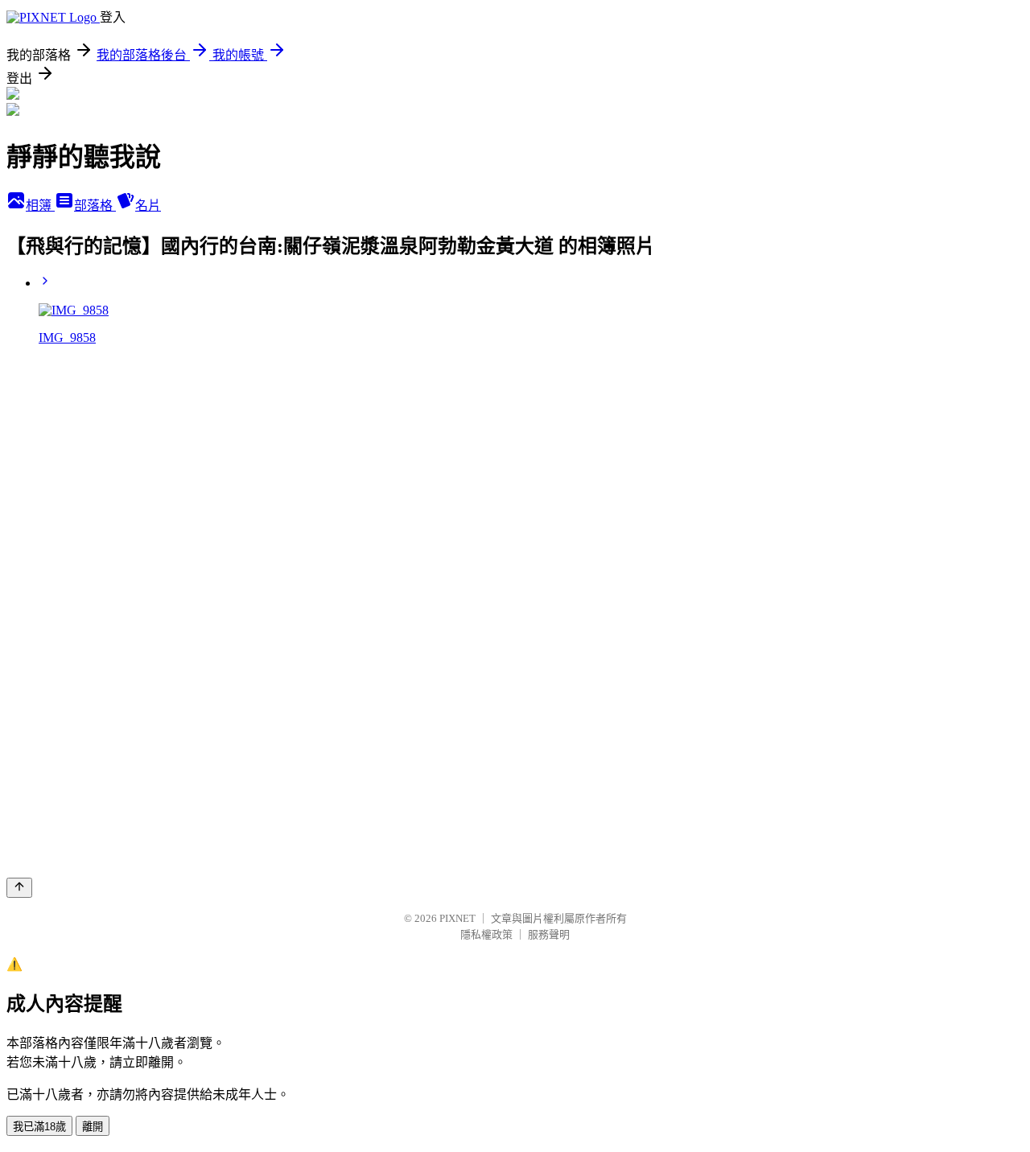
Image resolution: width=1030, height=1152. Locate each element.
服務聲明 (549, 934)
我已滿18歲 (39, 1127)
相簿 (40, 205)
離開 (92, 1127)
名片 (148, 205)
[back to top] (19, 888)
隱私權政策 (486, 934)
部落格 (95, 205)
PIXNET (457, 918)
